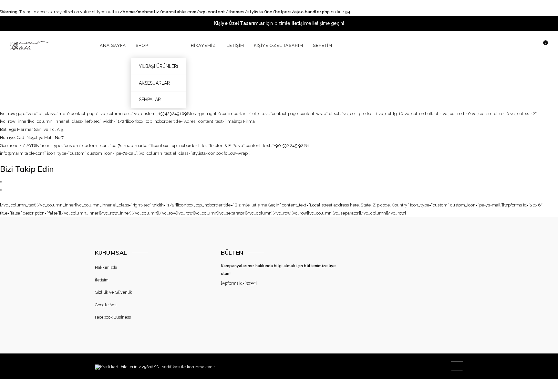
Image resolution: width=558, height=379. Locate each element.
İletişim (101, 280)
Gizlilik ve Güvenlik (113, 292)
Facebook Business (113, 317)
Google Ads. (106, 304)
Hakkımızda (106, 267)
